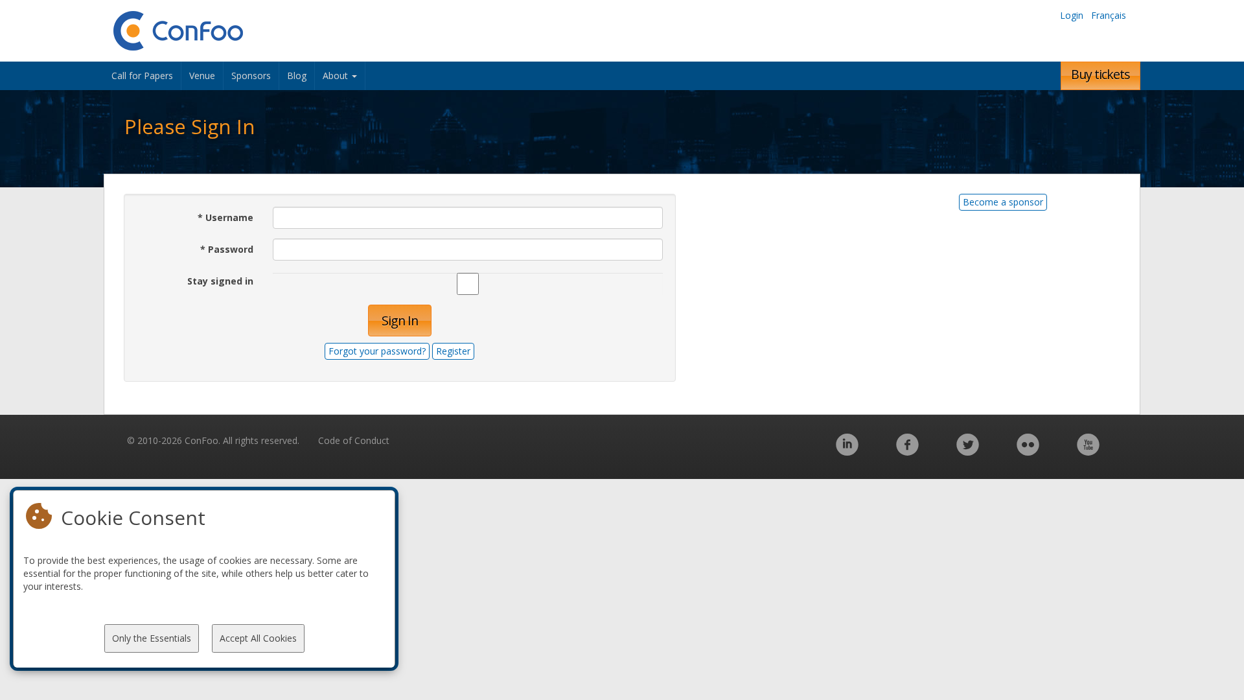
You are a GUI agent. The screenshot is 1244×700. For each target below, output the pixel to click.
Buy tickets (1100, 74)
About (337, 75)
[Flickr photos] (1028, 451)
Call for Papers (142, 75)
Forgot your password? (377, 351)
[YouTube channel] (1088, 451)
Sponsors (251, 75)
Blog (296, 75)
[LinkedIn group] (847, 451)
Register (453, 351)
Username (225, 217)
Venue (202, 75)
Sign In (400, 320)
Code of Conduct (353, 440)
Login (1071, 15)
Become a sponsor (1003, 202)
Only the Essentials (151, 638)
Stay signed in (220, 281)
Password (226, 249)
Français (1108, 15)
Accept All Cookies (258, 638)
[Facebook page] (907, 451)
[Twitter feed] (967, 451)
